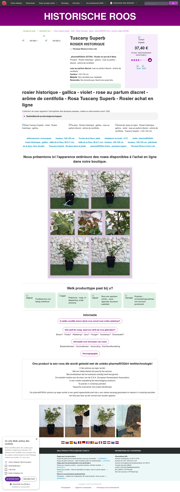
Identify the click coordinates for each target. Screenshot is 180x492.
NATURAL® (61, 467)
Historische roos (44, 31)
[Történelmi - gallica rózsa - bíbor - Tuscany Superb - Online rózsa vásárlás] (63, 442)
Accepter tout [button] (12, 479)
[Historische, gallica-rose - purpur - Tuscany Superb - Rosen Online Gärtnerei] (108, 442)
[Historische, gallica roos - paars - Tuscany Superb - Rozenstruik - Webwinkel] (104, 442)
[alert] (20, 463)
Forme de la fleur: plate (89, 138)
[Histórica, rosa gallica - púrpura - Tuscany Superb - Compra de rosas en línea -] (71, 442)
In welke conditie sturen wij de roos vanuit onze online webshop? (90, 321)
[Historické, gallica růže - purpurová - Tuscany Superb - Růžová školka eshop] (75, 442)
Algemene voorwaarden (83, 487)
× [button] (36, 439)
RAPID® (60, 472)
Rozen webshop (16, 3)
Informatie (76, 3)
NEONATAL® (61, 478)
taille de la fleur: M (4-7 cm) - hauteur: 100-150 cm (100, 142)
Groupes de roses (29, 31)
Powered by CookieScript (21, 487)
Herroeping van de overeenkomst (108, 487)
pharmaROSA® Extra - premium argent (108, 146)
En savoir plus (25, 457)
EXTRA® (107, 461)
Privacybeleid (65, 487)
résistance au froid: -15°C (116, 138)
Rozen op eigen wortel (47, 3)
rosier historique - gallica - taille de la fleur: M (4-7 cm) (49, 142)
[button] (21, 484)
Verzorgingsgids (90, 353)
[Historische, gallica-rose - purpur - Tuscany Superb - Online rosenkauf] (83, 442)
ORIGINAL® (103, 458)
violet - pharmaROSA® (142, 138)
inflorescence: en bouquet (39, 138)
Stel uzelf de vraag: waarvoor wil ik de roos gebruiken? (90, 329)
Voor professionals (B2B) (94, 3)
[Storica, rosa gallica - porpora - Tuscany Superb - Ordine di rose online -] (100, 442)
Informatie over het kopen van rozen (90, 341)
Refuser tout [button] (29, 479)
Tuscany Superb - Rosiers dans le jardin (67, 146)
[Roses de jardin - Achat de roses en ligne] (173, 3)
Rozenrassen (30, 3)
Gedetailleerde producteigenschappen (44, 116)
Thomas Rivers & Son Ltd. (143, 146)
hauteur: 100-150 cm (65, 138)
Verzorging (64, 3)
